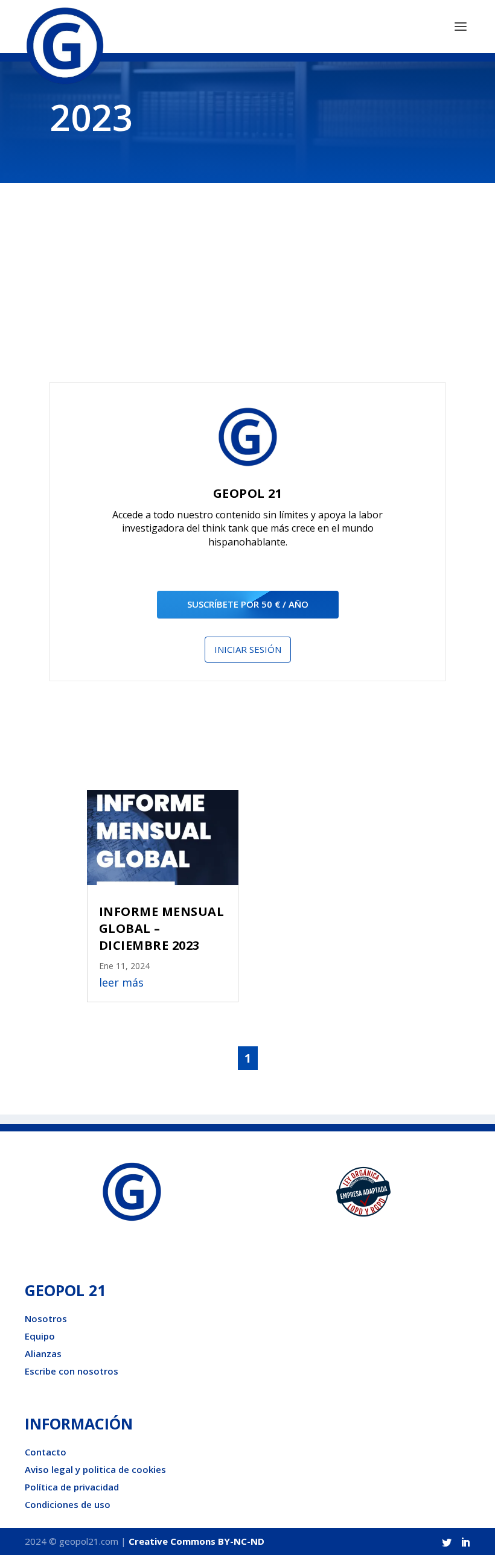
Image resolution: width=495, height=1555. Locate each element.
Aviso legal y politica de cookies (95, 1469)
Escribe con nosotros (71, 1371)
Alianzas (43, 1353)
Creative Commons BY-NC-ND (196, 1541)
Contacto (45, 1452)
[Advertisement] (247, 291)
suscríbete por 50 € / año (247, 604)
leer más (121, 982)
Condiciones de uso (67, 1504)
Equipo (40, 1336)
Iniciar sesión (247, 649)
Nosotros (46, 1318)
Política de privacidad (72, 1487)
